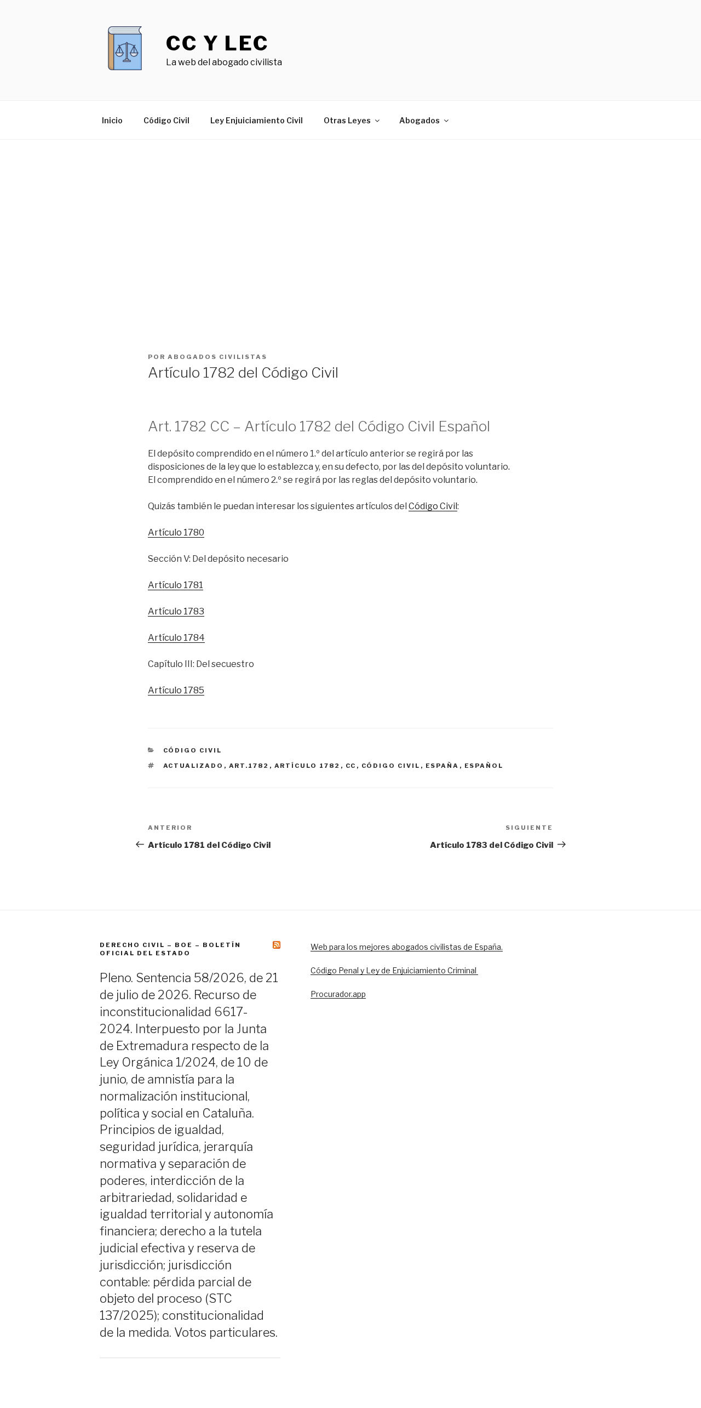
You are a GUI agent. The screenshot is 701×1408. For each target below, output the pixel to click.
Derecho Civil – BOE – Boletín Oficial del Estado (170, 949)
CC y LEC (217, 43)
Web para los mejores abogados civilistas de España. (407, 946)
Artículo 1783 (176, 611)
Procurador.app (338, 994)
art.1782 (249, 765)
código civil (391, 765)
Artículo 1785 (176, 690)
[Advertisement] (350, 222)
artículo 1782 (307, 765)
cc (351, 765)
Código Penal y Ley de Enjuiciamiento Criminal (394, 970)
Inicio (112, 120)
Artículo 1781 (175, 585)
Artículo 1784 (176, 637)
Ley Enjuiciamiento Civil (256, 120)
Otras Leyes (347, 120)
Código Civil (166, 120)
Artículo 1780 (176, 532)
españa (442, 765)
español (484, 765)
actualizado (193, 765)
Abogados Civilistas (217, 357)
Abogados (419, 120)
